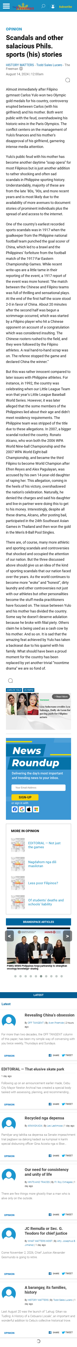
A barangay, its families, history (46, 1290)
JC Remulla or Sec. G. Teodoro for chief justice (46, 1231)
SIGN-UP (25, 797)
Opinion (14, 29)
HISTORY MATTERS (20, 65)
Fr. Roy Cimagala (63, 1182)
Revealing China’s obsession (49, 1015)
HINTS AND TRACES (39, 1182)
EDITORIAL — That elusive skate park (32, 1069)
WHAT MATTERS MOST (40, 1241)
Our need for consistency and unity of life (47, 1172)
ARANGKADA (35, 1125)
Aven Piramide (56, 1022)
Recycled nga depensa (44, 1118)
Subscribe (65, 6)
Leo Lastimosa (54, 1125)
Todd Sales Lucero (49, 65)
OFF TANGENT (36, 1022)
